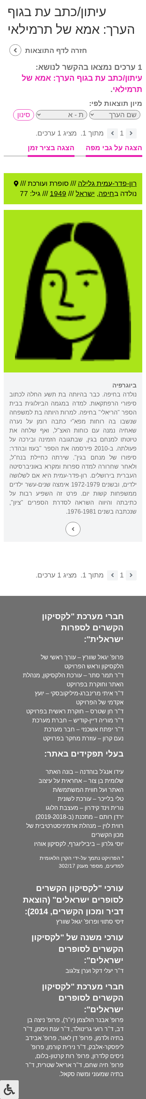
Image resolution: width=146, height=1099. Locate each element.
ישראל (85, 193)
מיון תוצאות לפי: (115, 103)
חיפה (106, 193)
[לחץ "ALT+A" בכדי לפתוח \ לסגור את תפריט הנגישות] (9, 1089)
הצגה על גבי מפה (114, 148)
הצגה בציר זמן (51, 148)
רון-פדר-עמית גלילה (107, 183)
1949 (58, 193)
